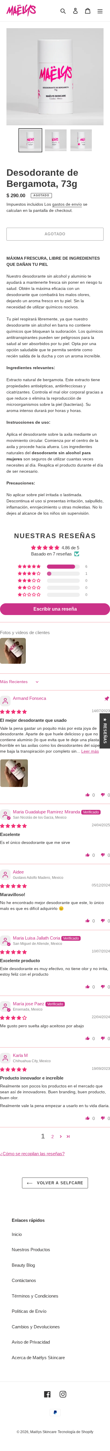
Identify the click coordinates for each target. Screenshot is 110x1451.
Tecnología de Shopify (75, 1432)
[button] (29, 567)
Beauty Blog (23, 1265)
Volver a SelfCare (59, 1183)
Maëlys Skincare (43, 1432)
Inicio (17, 1234)
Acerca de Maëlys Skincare (38, 1357)
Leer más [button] (90, 751)
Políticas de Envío (29, 1311)
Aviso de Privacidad (31, 1341)
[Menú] (100, 10)
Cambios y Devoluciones (36, 1326)
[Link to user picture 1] (14, 773)
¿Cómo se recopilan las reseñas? (32, 1153)
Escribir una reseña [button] (55, 609)
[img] (13, 711)
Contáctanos (24, 1280)
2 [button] (52, 1136)
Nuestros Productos (31, 1249)
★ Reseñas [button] (105, 731)
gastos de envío (67, 204)
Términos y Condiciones (35, 1295)
